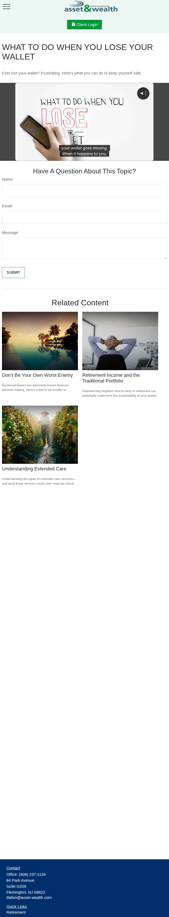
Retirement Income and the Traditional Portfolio (111, 378)
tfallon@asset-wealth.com (29, 897)
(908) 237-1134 (32, 874)
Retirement (16, 912)
